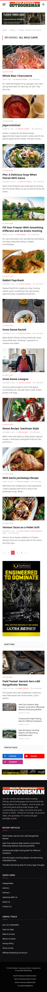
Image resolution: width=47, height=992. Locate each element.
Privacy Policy (8, 943)
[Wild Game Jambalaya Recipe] (23, 459)
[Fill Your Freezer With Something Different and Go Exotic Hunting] (23, 208)
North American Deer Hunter (25, 979)
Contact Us (7, 906)
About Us (6, 902)
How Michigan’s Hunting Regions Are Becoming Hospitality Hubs (29, 732)
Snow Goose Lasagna (15, 379)
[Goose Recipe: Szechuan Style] (23, 409)
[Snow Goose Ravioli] (23, 311)
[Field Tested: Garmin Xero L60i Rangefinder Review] (23, 662)
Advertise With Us (10, 897)
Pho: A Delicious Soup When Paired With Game (20, 176)
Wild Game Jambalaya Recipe (21, 478)
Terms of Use (8, 948)
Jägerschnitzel (11, 125)
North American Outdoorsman (24, 976)
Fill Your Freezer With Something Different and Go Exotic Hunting (23, 229)
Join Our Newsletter (11, 925)
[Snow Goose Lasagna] (23, 360)
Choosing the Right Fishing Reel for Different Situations (30, 719)
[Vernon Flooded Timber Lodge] (23, 24)
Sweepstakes (8, 883)
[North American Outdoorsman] (25, 4)
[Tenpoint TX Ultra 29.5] (21, 635)
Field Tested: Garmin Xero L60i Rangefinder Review (21, 683)
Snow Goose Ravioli (14, 329)
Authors (6, 888)
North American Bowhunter (25, 982)
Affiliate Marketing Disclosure (15, 952)
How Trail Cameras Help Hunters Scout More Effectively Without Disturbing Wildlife (31, 707)
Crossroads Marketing (23, 970)
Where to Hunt (9, 934)
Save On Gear (8, 929)
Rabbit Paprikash (13, 280)
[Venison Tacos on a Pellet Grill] (23, 508)
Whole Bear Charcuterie (17, 75)
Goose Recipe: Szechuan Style (21, 428)
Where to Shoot (9, 939)
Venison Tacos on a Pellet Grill (21, 527)
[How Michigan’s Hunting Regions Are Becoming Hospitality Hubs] (9, 733)
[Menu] (4, 4)
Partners (6, 892)
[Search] (43, 4)
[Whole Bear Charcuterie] (23, 57)
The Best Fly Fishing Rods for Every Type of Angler (23, 865)
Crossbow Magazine (25, 985)
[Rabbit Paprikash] (23, 261)
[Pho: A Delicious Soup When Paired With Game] (23, 156)
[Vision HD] (23, 772)
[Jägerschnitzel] (23, 106)
